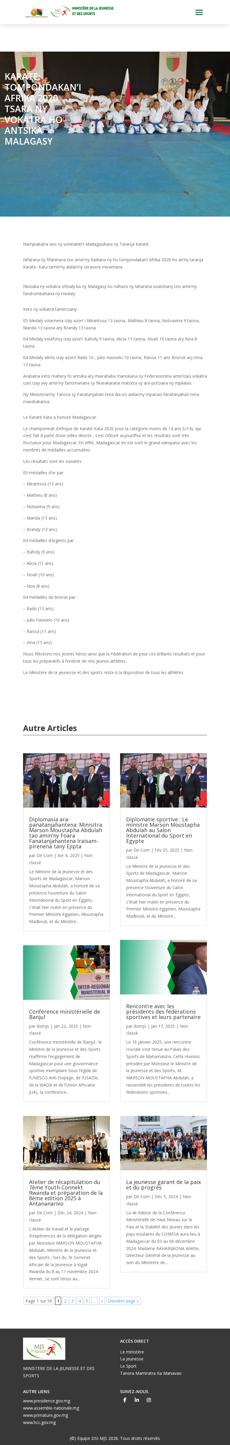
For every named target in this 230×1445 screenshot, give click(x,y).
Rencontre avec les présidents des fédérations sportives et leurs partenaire (163, 1012)
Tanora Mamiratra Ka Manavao (150, 1373)
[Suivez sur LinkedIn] (137, 1400)
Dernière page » (123, 1301)
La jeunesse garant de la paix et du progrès (163, 1184)
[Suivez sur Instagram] (149, 1400)
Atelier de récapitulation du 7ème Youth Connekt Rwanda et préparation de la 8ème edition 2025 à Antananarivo (66, 1192)
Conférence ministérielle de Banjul (64, 1014)
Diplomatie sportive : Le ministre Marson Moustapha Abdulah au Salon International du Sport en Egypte (163, 830)
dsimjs (43, 1026)
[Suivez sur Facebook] (125, 1400)
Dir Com (45, 855)
